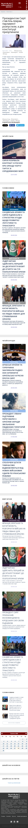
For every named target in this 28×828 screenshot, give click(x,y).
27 (14, 748)
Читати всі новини (14, 723)
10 (3, 743)
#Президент (14, 52)
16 (26, 743)
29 (22, 748)
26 (11, 748)
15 (22, 743)
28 (18, 748)
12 (11, 743)
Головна (3, 816)
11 (7, 743)
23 (26, 746)
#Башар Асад (18, 50)
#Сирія (21, 52)
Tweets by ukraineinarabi (14, 783)
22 (22, 746)
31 (3, 750)
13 (14, 743)
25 (7, 748)
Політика (9, 11)
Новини (3, 11)
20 (14, 746)
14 (18, 743)
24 (3, 748)
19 (11, 746)
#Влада (5, 54)
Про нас (14, 816)
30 (26, 748)
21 (18, 746)
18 (7, 746)
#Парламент (6, 52)
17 (3, 746)
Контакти (8, 816)
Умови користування (22, 816)
